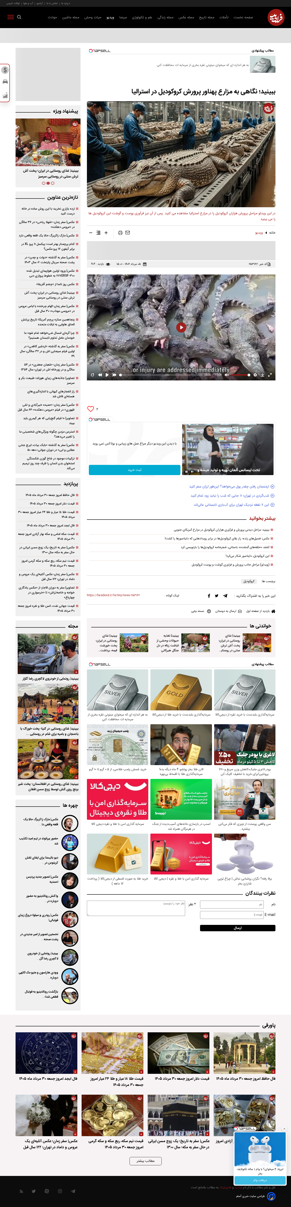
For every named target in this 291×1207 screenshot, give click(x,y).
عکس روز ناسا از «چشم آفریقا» (55, 284)
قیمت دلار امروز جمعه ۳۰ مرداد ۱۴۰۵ (52, 503)
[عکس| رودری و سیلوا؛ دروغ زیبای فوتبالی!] (69, 919)
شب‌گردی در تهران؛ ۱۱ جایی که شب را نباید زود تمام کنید (230, 496)
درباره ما (65, 3)
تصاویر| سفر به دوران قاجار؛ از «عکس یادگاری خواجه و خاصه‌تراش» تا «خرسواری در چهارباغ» (47, 592)
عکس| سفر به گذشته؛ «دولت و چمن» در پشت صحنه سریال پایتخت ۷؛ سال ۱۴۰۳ (49, 260)
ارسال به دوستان (225, 611)
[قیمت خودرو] (5, 83)
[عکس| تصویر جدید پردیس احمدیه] (69, 880)
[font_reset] (98, 233)
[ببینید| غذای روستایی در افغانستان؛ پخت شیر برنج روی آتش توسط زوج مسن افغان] (48, 759)
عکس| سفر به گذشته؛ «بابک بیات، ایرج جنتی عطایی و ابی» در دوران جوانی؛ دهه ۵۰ (46, 448)
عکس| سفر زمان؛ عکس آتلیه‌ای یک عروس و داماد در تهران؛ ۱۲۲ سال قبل (47, 577)
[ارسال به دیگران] (127, 233)
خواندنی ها (260, 626)
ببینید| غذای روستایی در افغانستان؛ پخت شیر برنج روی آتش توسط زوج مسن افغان (48, 786)
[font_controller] (106, 233)
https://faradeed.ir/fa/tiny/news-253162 (113, 595)
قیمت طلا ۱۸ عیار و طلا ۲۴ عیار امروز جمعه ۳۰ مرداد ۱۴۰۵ (46, 515)
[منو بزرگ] (10, 18)
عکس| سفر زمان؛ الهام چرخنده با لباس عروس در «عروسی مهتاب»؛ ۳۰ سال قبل (47, 309)
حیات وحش (92, 17)
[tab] (52, 183)
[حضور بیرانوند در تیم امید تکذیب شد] (69, 842)
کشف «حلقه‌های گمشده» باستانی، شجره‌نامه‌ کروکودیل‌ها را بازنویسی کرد (225, 547)
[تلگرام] (225, 597)
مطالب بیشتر (145, 1161)
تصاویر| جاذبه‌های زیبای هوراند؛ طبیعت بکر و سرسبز (47, 381)
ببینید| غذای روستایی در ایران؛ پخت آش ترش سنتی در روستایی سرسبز (229, 645)
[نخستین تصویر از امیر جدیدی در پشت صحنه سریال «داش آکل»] (69, 938)
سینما (123, 17)
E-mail (270, 915)
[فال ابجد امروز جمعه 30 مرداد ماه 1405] (46, 1053)
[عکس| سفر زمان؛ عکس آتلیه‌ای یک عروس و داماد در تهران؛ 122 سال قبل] (46, 1115)
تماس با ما (52, 3)
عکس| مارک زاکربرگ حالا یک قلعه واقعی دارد (47, 235)
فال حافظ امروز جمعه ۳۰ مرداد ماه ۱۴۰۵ (50, 495)
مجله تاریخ (206, 17)
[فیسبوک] (209, 597)
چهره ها (70, 806)
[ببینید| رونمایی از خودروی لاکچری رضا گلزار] (48, 654)
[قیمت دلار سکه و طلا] (5, 71)
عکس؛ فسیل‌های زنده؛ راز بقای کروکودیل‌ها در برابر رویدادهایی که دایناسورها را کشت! (217, 538)
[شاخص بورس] (5, 96)
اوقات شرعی (13, 3)
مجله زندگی (165, 17)
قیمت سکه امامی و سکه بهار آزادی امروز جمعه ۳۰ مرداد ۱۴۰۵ (46, 536)
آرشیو (40, 3)
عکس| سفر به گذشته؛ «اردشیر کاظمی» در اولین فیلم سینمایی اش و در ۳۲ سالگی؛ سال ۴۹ (47, 351)
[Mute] (192, 471)
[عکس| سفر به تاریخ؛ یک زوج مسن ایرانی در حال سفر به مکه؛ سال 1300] (178, 1115)
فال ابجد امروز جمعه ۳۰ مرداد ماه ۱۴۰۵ (51, 525)
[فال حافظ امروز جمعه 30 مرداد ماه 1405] (244, 1053)
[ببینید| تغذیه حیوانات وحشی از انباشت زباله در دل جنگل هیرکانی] (195, 642)
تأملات (224, 17)
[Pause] (186, 471)
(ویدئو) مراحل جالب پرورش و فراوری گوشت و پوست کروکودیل (230, 564)
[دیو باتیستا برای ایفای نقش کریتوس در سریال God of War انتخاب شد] (69, 861)
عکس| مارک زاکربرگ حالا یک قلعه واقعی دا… (40, 822)
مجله (73, 626)
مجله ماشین (70, 17)
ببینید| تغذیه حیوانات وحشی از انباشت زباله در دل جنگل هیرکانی (168, 643)
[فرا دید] (276, 17)
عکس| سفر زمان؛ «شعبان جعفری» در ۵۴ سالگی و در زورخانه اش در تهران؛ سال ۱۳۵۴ (48, 367)
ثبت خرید (134, 470)
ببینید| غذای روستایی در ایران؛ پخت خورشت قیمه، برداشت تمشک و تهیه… (51, 174)
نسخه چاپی (197, 611)
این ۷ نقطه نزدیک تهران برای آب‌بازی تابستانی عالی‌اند (231, 505)
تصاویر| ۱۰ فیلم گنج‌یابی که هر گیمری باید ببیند (49, 421)
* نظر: (192, 904)
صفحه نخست (243, 17)
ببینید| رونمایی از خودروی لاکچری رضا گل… (42, 956)
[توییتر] (217, 597)
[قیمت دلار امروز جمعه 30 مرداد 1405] (178, 1053)
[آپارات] (46, 1192)
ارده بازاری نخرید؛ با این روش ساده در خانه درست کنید (48, 211)
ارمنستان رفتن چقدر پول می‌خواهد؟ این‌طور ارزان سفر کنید (229, 487)
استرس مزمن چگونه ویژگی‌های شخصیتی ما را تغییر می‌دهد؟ (47, 434)
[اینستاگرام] (60, 1192)
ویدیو (110, 17)
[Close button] (284, 1129)
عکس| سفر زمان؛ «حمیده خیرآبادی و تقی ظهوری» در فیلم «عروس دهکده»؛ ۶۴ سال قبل (46, 407)
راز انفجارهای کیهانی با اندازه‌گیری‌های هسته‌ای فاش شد (51, 394)
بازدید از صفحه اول (258, 611)
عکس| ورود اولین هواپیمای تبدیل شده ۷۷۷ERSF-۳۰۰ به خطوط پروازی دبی (50, 273)
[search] (19, 18)
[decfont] (91, 233)
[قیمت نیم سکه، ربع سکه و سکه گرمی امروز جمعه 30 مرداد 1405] (112, 1115)
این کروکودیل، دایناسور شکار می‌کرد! (247, 556)
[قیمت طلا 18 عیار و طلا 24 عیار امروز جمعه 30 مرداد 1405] (112, 1053)
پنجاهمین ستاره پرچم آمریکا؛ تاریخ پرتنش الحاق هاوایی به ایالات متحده (48, 322)
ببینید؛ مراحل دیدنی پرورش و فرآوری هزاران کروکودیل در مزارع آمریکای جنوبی (221, 530)
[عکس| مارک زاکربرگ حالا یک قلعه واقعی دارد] (69, 823)
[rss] (21, 1192)
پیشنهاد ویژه (65, 111)
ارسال (238, 928)
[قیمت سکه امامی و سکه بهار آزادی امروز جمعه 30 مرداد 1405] (244, 1115)
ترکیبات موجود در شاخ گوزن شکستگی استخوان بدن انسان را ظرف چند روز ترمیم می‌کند (48, 463)
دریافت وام (260, 1180)
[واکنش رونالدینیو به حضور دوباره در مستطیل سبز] (69, 899)
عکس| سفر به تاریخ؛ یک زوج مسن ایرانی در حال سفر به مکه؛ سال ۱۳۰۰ (47, 550)
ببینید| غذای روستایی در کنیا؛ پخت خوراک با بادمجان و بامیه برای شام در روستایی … (49, 731)
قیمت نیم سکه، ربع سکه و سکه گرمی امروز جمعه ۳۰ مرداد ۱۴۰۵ (48, 563)
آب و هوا (28, 3)
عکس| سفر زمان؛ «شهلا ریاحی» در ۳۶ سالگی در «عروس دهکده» (47, 225)
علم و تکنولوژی (142, 17)
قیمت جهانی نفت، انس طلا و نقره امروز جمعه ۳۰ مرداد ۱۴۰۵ (46, 608)
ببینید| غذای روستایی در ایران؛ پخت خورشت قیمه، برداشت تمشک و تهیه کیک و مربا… (106, 648)
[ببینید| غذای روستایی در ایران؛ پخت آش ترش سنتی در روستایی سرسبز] (257, 642)
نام (273, 904)
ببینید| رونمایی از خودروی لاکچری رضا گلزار (50, 678)
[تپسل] (90, 419)
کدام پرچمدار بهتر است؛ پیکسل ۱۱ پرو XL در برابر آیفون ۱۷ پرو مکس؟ (48, 246)
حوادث (52, 17)
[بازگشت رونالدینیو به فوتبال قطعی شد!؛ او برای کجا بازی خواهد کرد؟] (69, 995)
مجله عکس (186, 17)
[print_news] (120, 233)
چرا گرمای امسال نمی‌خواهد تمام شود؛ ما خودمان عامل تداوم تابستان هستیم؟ (49, 335)
